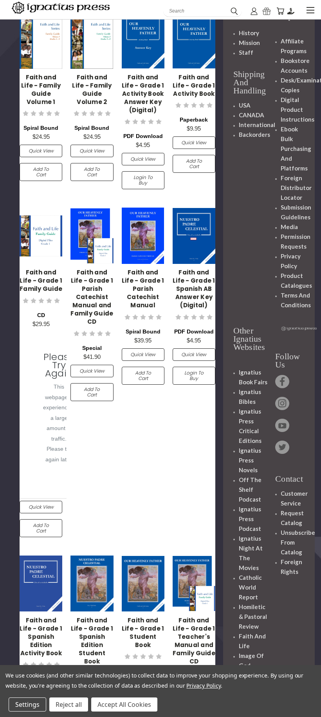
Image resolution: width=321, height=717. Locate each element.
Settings (27, 704)
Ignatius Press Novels (250, 460)
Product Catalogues (296, 280)
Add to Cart (41, 172)
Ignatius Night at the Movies (251, 553)
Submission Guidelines (296, 212)
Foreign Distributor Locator (296, 187)
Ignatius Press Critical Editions (250, 426)
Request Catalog (292, 517)
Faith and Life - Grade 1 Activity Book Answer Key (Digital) (143, 93)
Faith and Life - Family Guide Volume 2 (92, 89)
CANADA (251, 114)
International (257, 124)
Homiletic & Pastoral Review (253, 616)
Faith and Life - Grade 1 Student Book (143, 632)
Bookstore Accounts (295, 65)
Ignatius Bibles (250, 396)
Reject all (69, 704)
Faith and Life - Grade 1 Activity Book (194, 85)
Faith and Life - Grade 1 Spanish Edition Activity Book (41, 636)
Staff (246, 52)
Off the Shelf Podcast (250, 489)
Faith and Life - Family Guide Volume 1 (41, 89)
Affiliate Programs (294, 46)
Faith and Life (252, 641)
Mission (249, 42)
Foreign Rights (291, 566)
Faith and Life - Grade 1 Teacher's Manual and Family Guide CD (194, 640)
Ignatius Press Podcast (250, 518)
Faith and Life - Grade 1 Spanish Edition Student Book (92, 640)
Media (289, 226)
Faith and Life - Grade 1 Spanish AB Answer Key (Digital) (194, 288)
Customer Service (294, 498)
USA (245, 105)
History (249, 32)
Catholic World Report (250, 587)
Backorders (254, 134)
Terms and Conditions (296, 300)
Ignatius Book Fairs (253, 377)
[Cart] (280, 11)
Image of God (251, 660)
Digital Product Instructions (297, 109)
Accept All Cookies (124, 704)
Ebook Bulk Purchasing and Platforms (296, 148)
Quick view (41, 150)
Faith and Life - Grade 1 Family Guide (41, 280)
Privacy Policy (291, 261)
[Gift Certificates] (266, 11)
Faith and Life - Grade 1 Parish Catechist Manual (143, 288)
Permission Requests (295, 241)
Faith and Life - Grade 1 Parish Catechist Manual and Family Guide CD (91, 297)
